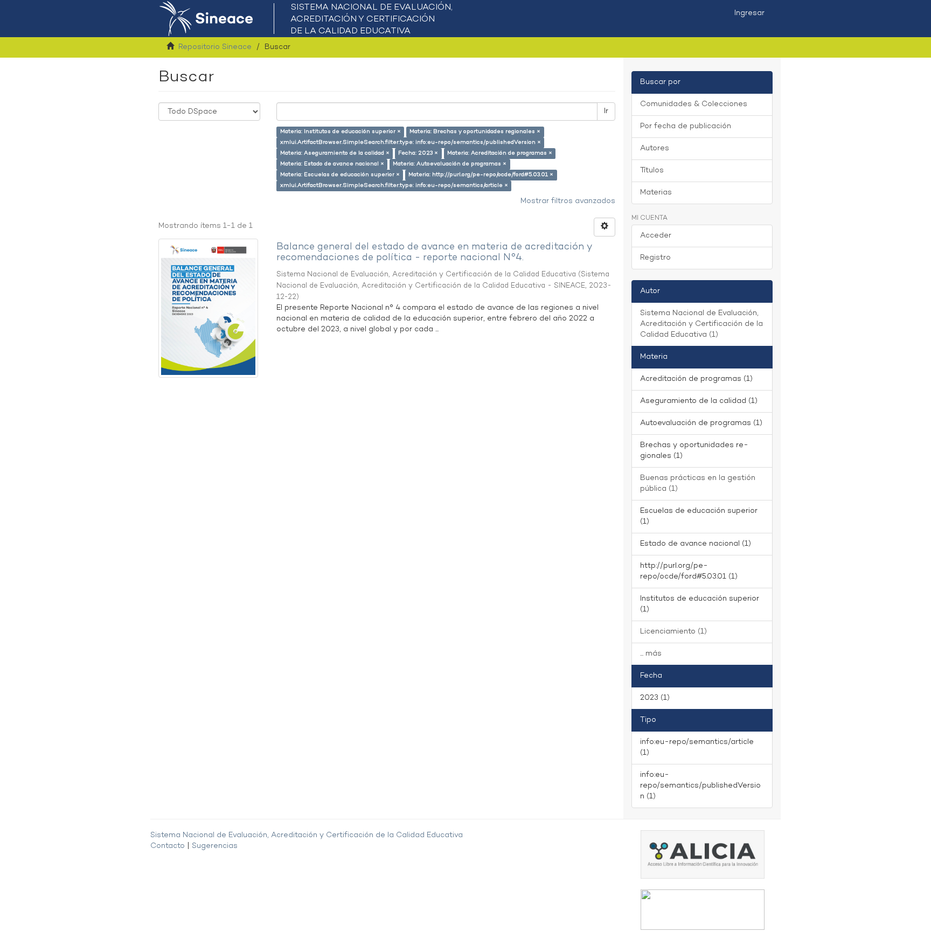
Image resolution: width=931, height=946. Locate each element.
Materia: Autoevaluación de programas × (449, 164)
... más (651, 654)
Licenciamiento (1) (673, 632)
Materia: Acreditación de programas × (499, 153)
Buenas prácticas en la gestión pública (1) (697, 483)
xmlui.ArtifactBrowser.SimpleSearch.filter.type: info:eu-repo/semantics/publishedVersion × (410, 142)
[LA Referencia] (703, 910)
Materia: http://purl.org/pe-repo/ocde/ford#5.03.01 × (480, 175)
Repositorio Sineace (215, 47)
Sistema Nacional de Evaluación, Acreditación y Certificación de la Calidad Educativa (306, 835)
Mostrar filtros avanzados (567, 201)
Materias (656, 192)
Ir (606, 111)
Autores (654, 148)
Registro (655, 258)
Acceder (655, 236)
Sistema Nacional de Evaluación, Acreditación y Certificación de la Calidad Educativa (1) (701, 324)
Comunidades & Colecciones (693, 104)
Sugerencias (215, 846)
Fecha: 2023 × (418, 153)
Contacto (167, 846)
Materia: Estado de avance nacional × (332, 164)
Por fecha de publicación (685, 126)
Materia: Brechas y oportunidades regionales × (474, 132)
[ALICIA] (703, 854)
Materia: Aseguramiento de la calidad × (335, 153)
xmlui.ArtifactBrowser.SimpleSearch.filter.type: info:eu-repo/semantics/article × (394, 186)
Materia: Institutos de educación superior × (340, 132)
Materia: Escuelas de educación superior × (340, 175)
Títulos (652, 170)
